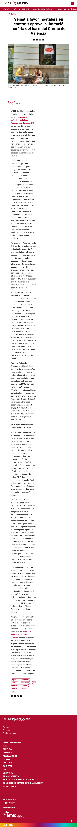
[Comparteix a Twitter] (34, 40)
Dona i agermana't (12, 742)
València (24, 688)
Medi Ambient (10, 756)
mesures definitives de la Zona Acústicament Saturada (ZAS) (23, 120)
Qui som (6, 727)
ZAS (14, 691)
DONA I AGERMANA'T (21, 9)
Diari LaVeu (12, 102)
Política (14, 14)
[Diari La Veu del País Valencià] (15, 6)
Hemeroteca (9, 786)
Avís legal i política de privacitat (21, 779)
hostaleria (25, 682)
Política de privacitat (10, 733)
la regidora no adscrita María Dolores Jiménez (22, 635)
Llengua (7, 752)
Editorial (8, 773)
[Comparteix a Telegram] (43, 40)
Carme (15, 682)
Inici (5, 746)
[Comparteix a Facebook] (37, 40)
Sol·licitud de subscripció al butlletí (23, 783)
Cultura (7, 749)
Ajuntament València (20, 680)
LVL (4, 769)
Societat (7, 766)
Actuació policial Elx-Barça (42, 9)
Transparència (11, 776)
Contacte (6, 730)
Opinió (6, 759)
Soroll (14, 688)
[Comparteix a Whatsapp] (40, 40)
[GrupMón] (38, 825)
